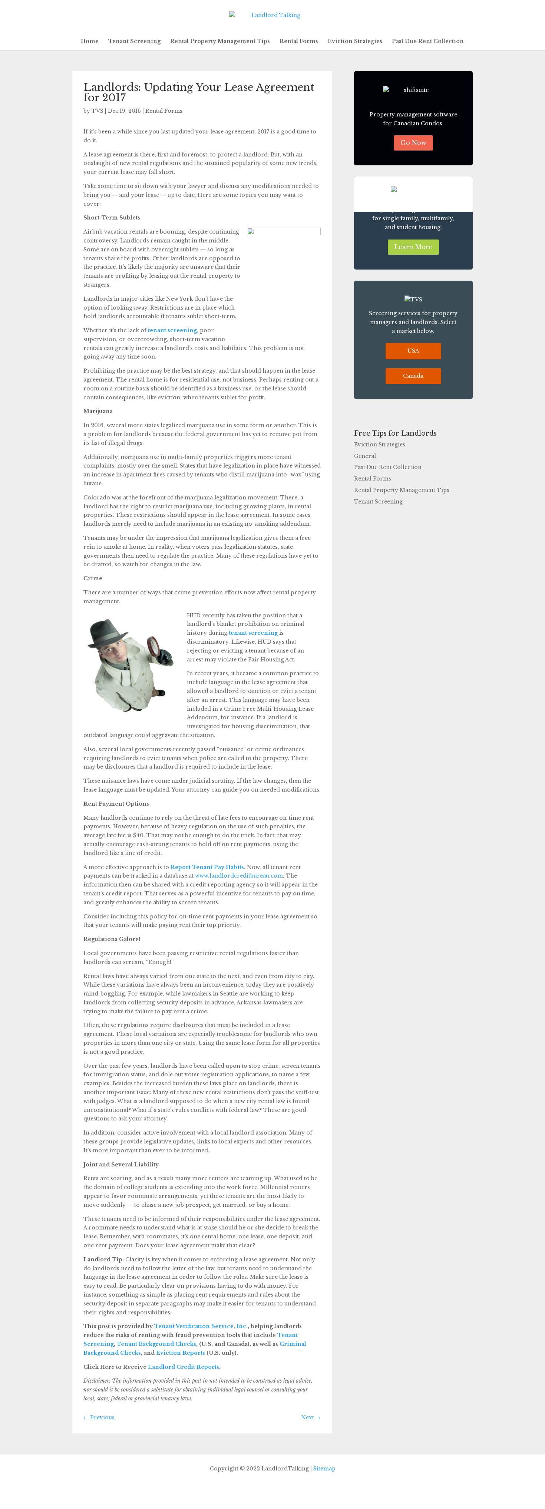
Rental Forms (299, 41)
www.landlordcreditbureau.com (239, 875)
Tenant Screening (134, 41)
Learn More (413, 247)
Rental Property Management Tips (220, 41)
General (365, 456)
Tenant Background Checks (155, 1344)
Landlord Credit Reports (182, 1367)
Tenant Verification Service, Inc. (200, 1326)
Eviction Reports (180, 1353)
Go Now (413, 142)
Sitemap (324, 1468)
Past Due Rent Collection (428, 41)
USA (413, 350)
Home (90, 41)
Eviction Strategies (355, 41)
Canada (413, 376)
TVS (97, 111)
